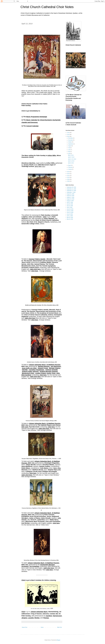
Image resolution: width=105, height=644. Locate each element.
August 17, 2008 (70, 197)
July (69, 147)
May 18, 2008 (70, 219)
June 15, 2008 (70, 212)
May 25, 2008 (70, 217)
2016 (68, 132)
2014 (68, 136)
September (70, 144)
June (69, 149)
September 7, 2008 (71, 192)
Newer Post (24, 627)
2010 (68, 177)
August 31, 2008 (70, 194)
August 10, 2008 (70, 199)
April (69, 153)
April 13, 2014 (71, 161)
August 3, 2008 (70, 200)
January (70, 169)
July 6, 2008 (69, 207)
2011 (68, 175)
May (69, 151)
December (70, 138)
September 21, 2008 (71, 189)
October (70, 142)
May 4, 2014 (71, 155)
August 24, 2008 (70, 195)
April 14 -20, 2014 (72, 159)
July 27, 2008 (70, 202)
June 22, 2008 (70, 210)
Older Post (59, 627)
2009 (68, 179)
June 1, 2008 (70, 215)
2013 (68, 171)
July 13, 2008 (70, 205)
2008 (68, 181)
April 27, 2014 (71, 157)
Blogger (58, 640)
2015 (68, 134)
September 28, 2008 (71, 187)
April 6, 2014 (71, 163)
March (69, 165)
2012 (68, 173)
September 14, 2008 (71, 190)
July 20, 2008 (70, 204)
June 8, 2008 (70, 214)
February (70, 167)
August (70, 145)
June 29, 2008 (70, 209)
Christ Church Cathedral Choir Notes (47, 7)
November (70, 140)
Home (42, 627)
